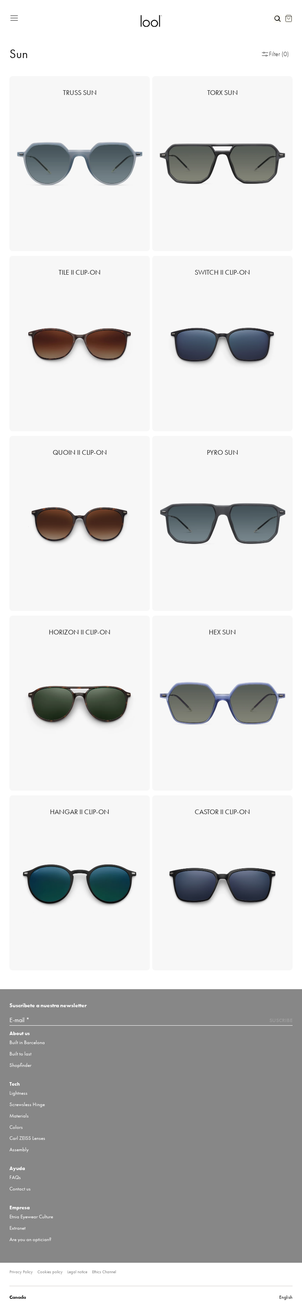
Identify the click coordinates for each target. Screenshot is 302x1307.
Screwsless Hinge (27, 1104)
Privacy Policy (21, 1271)
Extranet (17, 1228)
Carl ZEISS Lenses (27, 1138)
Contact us (20, 1188)
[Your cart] (289, 18)
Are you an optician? (30, 1239)
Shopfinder (20, 1065)
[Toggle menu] (71, 16)
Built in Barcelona (27, 1042)
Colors (16, 1127)
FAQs (15, 1177)
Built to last (20, 1053)
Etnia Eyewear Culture (31, 1216)
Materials (19, 1115)
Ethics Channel (104, 1271)
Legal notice (77, 1271)
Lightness (18, 1093)
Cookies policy (50, 1271)
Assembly (19, 1149)
